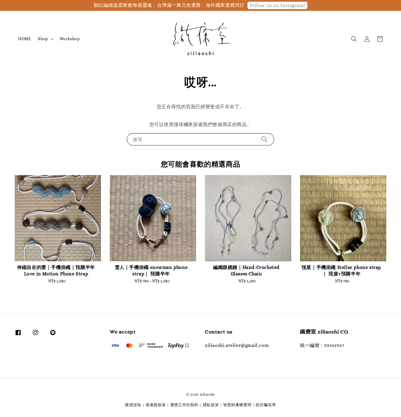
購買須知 (133, 405)
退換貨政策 (156, 405)
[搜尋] (264, 139)
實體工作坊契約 (184, 405)
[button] (354, 39)
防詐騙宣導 (266, 405)
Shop (43, 38)
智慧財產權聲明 (237, 405)
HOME (24, 38)
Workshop (70, 38)
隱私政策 (211, 405)
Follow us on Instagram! (277, 5)
